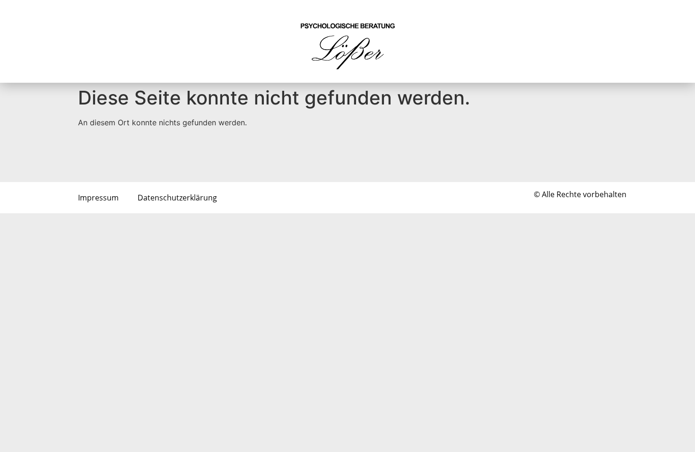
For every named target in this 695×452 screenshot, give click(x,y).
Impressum (98, 197)
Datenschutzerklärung (177, 197)
